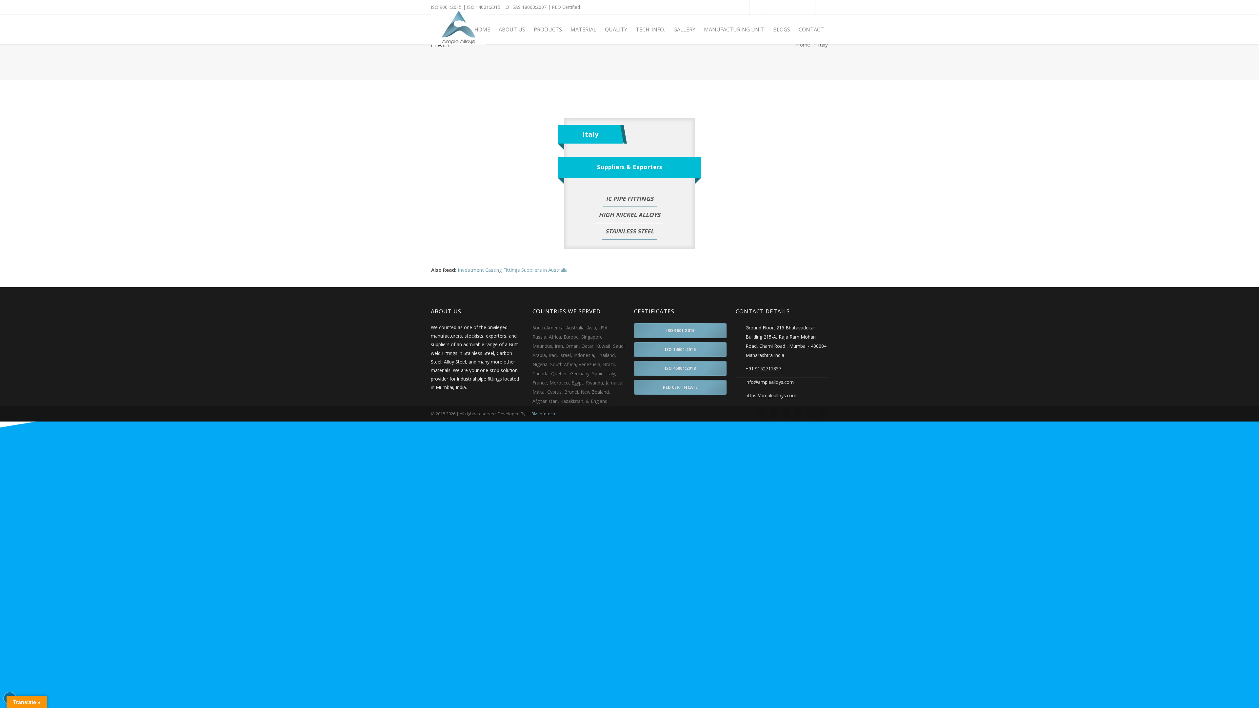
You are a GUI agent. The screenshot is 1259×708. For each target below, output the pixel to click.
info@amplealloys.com (770, 382)
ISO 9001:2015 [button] (680, 330)
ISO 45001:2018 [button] (680, 368)
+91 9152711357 (763, 368)
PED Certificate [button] (680, 387)
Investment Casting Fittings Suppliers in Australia (513, 269)
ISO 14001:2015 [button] (680, 349)
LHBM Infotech (541, 414)
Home (803, 45)
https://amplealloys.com (771, 395)
